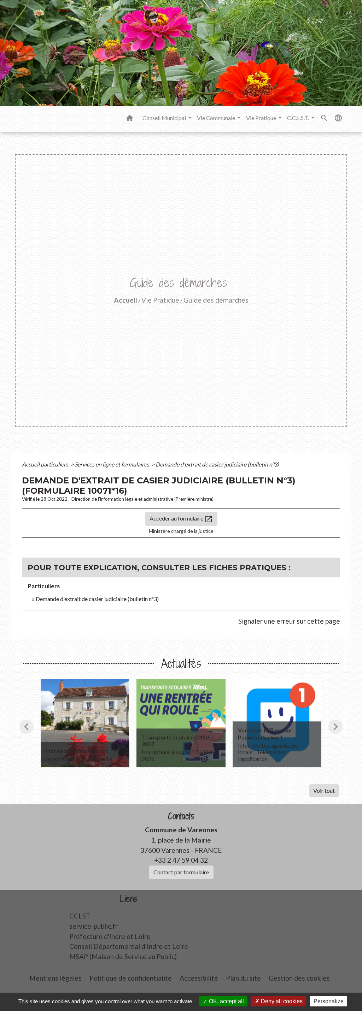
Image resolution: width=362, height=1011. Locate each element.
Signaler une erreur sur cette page (289, 621)
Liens (129, 899)
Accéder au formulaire (181, 519)
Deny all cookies (281, 1001)
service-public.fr (93, 926)
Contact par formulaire (181, 872)
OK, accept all (226, 1001)
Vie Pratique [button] (261, 117)
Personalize (329, 1001)
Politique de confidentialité (130, 978)
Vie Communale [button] (216, 117)
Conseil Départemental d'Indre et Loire (128, 946)
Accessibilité (199, 978)
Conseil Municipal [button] (164, 117)
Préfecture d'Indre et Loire (110, 936)
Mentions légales (55, 978)
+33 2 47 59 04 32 (181, 860)
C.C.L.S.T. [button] (298, 117)
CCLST (79, 916)
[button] (130, 119)
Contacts (181, 816)
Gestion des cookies (299, 978)
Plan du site (243, 978)
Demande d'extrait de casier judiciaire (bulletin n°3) (217, 464)
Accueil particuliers (45, 464)
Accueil (125, 300)
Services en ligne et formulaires (112, 464)
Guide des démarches (216, 300)
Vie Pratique (160, 300)
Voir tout (324, 790)
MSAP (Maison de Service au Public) (123, 956)
